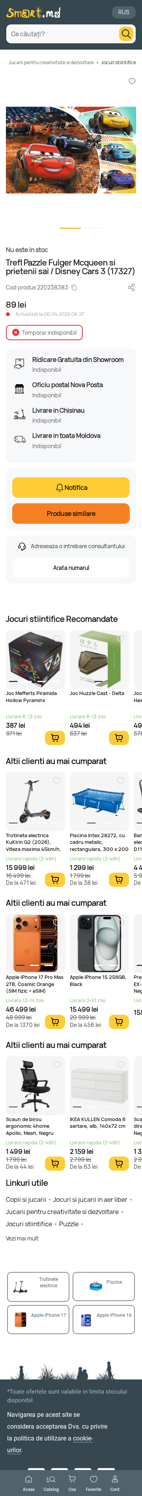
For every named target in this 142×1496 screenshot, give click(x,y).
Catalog (51, 1489)
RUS (123, 12)
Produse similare (71, 513)
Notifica (76, 487)
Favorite (93, 1489)
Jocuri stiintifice (118, 62)
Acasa (29, 1489)
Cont (115, 1489)
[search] (126, 34)
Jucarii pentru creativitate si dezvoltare (51, 62)
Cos (72, 1489)
